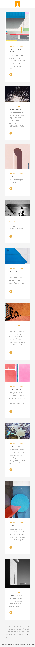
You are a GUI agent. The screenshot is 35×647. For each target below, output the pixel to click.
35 (25, 634)
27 (28, 631)
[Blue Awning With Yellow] (17, 27)
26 (25, 631)
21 (12, 631)
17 (25, 629)
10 (6, 629)
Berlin (11, 176)
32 (17, 634)
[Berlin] (17, 156)
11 (9, 629)
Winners (20, 46)
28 (7, 634)
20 (9, 631)
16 (23, 629)
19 (6, 631)
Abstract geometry (15, 525)
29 (9, 634)
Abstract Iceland (15, 446)
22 (15, 631)
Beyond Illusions (15, 109)
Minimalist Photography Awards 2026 (16, 644)
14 (17, 629)
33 (20, 634)
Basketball (13, 224)
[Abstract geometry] (17, 499)
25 (23, 631)
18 (28, 629)
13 (14, 629)
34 (23, 634)
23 (17, 631)
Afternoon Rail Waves (16, 328)
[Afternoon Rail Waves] (17, 312)
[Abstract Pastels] (17, 373)
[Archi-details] (17, 256)
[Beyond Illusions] (17, 94)
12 (12, 629)
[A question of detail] (17, 573)
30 (12, 634)
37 (6, 637)
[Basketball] (17, 208)
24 (20, 631)
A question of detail (16, 595)
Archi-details (13, 271)
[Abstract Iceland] (17, 431)
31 (14, 634)
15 (20, 629)
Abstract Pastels (15, 389)
